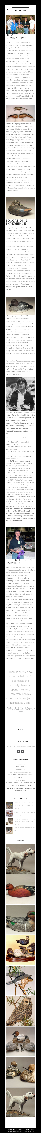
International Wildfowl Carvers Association (20, 788)
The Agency (24, 1131)
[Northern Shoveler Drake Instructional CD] (9, 830)
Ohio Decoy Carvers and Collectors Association (20, 782)
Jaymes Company (20, 766)
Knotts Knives (20, 769)
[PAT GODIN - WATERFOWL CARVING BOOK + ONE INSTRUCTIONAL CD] (9, 821)
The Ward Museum (20, 780)
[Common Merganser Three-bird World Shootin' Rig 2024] (9, 813)
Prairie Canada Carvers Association (20, 785)
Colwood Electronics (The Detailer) (20, 772)
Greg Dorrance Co (20, 791)
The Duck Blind (20, 764)
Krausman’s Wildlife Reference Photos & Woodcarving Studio (20, 776)
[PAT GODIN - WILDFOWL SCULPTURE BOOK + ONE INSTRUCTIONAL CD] (9, 805)
